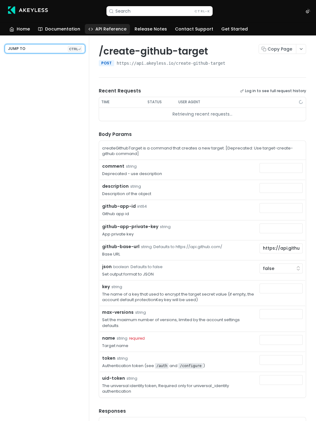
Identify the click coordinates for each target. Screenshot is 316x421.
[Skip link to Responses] (94, 411)
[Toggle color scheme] (308, 11)
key (106, 287)
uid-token (113, 378)
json (107, 267)
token (108, 358)
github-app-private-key (130, 226)
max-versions (118, 312)
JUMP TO (44, 48)
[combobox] (281, 168)
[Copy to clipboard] (231, 63)
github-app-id (119, 206)
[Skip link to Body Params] (94, 134)
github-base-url (120, 246)
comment (113, 166)
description (115, 186)
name (108, 338)
